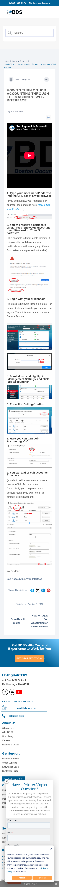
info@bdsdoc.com (26, 708)
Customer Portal (10, 771)
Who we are (8, 728)
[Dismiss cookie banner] (51, 849)
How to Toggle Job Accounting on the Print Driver (39, 621)
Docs (14, 61)
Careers (6, 740)
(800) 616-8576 (18, 3)
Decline (42, 878)
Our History (8, 736)
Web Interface (34, 579)
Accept (22, 878)
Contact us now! (12, 779)
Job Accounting (16, 579)
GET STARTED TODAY (29, 658)
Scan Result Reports (18, 621)
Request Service (10, 758)
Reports (23, 61)
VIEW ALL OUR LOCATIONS (16, 701)
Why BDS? (7, 732)
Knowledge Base (10, 766)
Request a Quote (10, 744)
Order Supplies (9, 762)
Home (6, 61)
